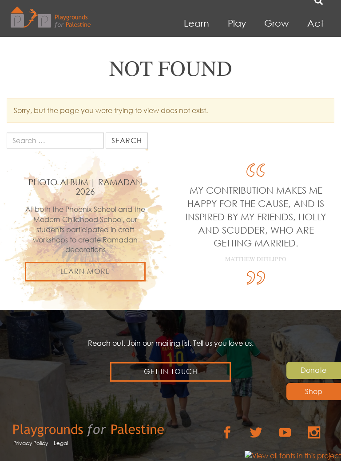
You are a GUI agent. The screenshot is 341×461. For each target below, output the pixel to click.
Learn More (85, 271)
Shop (313, 391)
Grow (276, 23)
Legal (61, 443)
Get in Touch (171, 371)
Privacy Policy (30, 443)
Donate (313, 370)
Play (237, 23)
